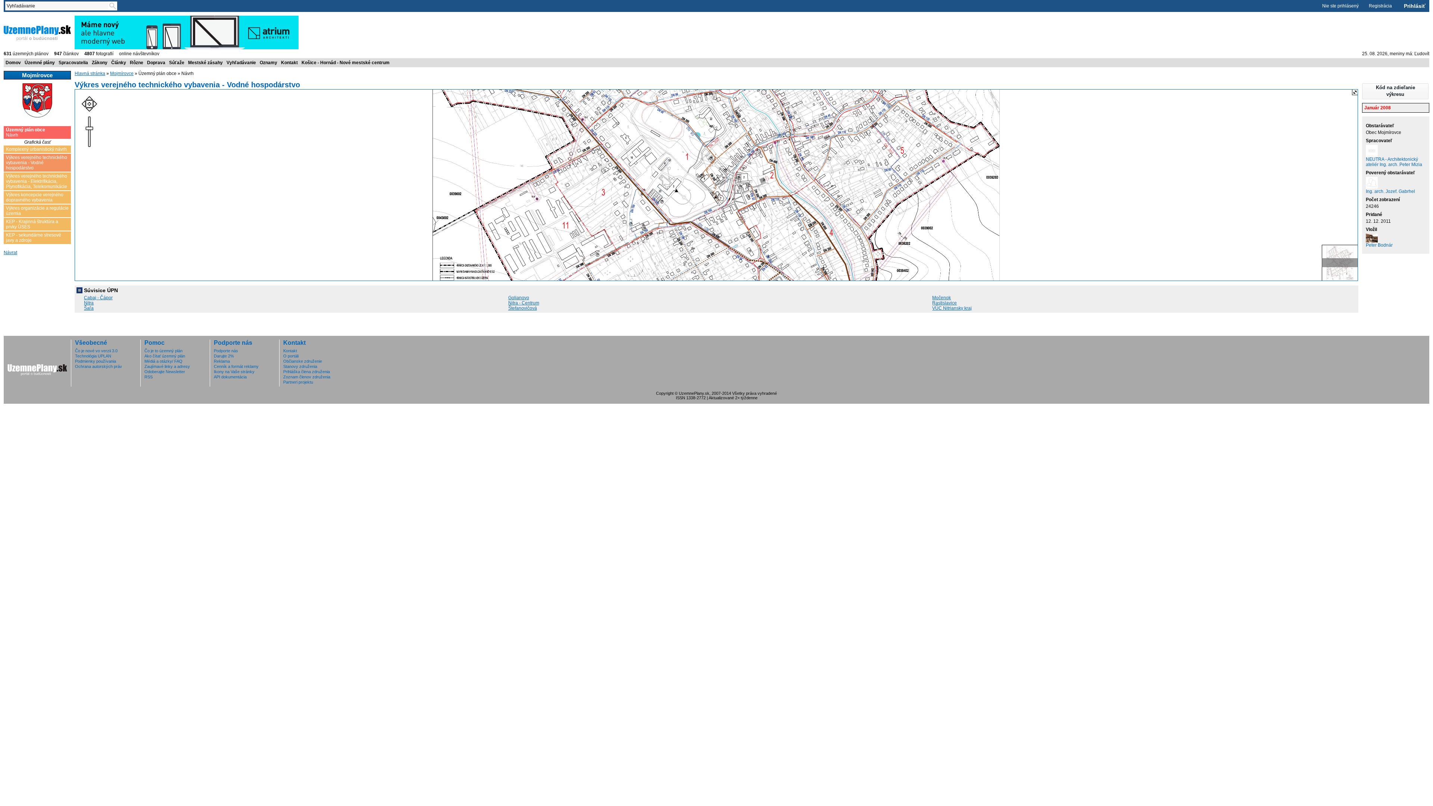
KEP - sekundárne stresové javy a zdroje (33, 237)
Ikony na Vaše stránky (234, 371)
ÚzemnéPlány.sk (21, 18)
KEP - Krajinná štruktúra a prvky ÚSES (32, 224)
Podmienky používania (95, 361)
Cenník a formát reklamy (236, 366)
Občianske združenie (302, 361)
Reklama (222, 361)
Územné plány (40, 62)
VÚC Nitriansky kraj (952, 308)
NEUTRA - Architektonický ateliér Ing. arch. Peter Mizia (1394, 162)
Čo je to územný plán (163, 351)
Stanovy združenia (300, 366)
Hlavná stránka (90, 73)
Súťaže (176, 62)
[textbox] (58, 5)
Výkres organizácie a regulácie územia (37, 211)
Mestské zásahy (205, 62)
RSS (148, 377)
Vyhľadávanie (241, 62)
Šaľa (89, 308)
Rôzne (136, 62)
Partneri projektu (298, 382)
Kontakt (289, 62)
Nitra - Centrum (523, 303)
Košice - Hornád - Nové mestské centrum (346, 62)
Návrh (25, 132)
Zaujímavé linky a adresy (167, 366)
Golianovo (518, 297)
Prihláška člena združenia (306, 371)
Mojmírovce (122, 73)
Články (118, 62)
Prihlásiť (1415, 6)
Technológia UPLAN (93, 356)
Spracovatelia (73, 62)
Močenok (941, 297)
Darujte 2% (224, 356)
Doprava (156, 62)
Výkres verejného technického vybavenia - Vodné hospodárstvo (36, 163)
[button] (1395, 91)
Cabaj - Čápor (98, 297)
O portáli (291, 356)
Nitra (89, 303)
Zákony (99, 62)
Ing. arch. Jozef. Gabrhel (1390, 191)
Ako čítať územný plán (164, 356)
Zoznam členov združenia (306, 377)
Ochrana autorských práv (98, 366)
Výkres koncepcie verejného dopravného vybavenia (34, 197)
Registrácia (1380, 6)
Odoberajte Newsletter (164, 371)
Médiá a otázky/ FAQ (163, 361)
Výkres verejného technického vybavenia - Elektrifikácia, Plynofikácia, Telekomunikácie (36, 181)
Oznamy (268, 62)
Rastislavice (944, 303)
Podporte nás (226, 351)
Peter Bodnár (1379, 245)
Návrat (10, 252)
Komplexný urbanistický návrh (36, 149)
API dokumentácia (230, 377)
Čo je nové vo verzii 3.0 (96, 351)
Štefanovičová (522, 308)
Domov (13, 62)
